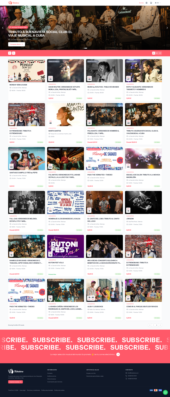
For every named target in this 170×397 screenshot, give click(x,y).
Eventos (141, 3)
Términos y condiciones (33, 390)
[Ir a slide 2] (85, 48)
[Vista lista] (156, 53)
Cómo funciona (51, 379)
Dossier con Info (91, 373)
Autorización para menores (54, 382)
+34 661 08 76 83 (132, 378)
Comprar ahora (15, 44)
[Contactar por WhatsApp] (165, 392)
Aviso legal (22, 390)
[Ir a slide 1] (83, 48)
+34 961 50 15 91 (132, 376)
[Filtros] (9, 53)
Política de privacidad (47, 390)
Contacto (49, 373)
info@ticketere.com (133, 373)
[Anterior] (3, 28)
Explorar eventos (14, 382)
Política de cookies (59, 390)
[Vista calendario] (160, 53)
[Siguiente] (167, 28)
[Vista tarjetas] (153, 53)
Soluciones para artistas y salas (94, 376)
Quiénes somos (51, 376)
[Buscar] (13, 53)
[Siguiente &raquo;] (160, 325)
